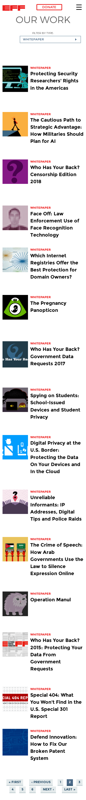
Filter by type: (43, 32)
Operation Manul (50, 599)
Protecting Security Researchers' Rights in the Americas (54, 81)
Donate (49, 7)
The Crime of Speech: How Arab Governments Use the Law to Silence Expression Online (56, 559)
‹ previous (41, 782)
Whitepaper (40, 68)
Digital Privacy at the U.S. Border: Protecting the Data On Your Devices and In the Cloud (55, 457)
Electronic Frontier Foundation (15, 8)
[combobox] (50, 39)
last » (69, 789)
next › (48, 789)
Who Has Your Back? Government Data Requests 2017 (55, 356)
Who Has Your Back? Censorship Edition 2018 (55, 174)
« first (15, 782)
